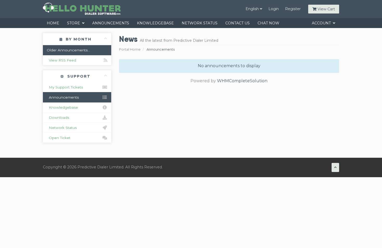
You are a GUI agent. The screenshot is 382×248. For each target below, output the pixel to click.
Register (293, 8)
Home (53, 23)
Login (273, 8)
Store (74, 23)
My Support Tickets (65, 87)
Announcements (110, 23)
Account (322, 23)
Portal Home (130, 49)
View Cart (326, 9)
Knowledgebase (155, 23)
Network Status (200, 23)
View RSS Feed (61, 60)
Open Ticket (58, 138)
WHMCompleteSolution (242, 80)
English (253, 8)
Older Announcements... (68, 50)
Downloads (58, 117)
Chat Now (268, 23)
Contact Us (237, 23)
